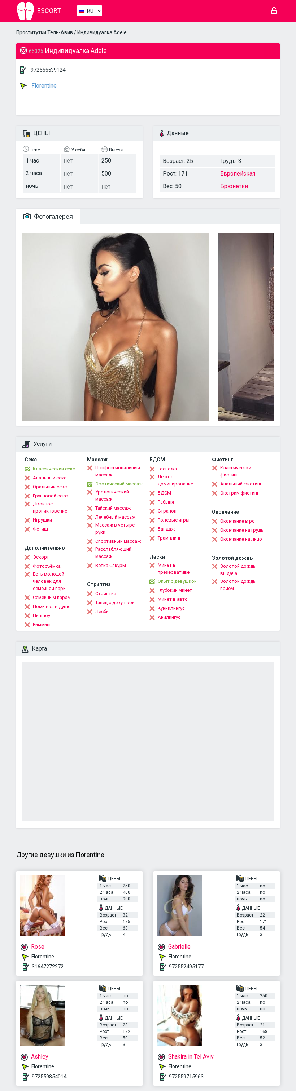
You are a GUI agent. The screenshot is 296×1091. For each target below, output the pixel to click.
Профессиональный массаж (117, 471)
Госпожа (167, 468)
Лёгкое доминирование (175, 480)
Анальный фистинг (241, 484)
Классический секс (54, 468)
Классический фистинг (235, 471)
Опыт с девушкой (177, 581)
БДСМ (164, 493)
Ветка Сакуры (110, 565)
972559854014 (49, 1076)
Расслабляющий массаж (113, 552)
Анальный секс (49, 477)
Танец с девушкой (115, 602)
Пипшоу (41, 615)
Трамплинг (169, 538)
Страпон (167, 511)
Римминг (42, 624)
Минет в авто (173, 599)
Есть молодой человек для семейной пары (50, 581)
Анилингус (169, 617)
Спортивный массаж (118, 541)
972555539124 (48, 70)
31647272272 (48, 966)
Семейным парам (52, 597)
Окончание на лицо (241, 539)
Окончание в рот (238, 521)
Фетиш (40, 529)
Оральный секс (50, 486)
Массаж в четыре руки (115, 528)
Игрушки (42, 520)
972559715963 (186, 1076)
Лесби (102, 611)
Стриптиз (105, 593)
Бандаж (166, 529)
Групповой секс (50, 495)
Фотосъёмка (47, 566)
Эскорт (41, 557)
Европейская (237, 173)
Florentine (43, 85)
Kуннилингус (171, 608)
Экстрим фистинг (239, 493)
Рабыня (166, 502)
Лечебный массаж (115, 517)
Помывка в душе (51, 606)
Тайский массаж (113, 508)
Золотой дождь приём (238, 584)
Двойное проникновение (50, 507)
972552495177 (186, 966)
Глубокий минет (175, 590)
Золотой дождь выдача (238, 569)
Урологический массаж (112, 495)
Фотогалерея (52, 216)
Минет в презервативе (174, 568)
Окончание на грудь (242, 530)
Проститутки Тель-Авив (44, 32)
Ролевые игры (174, 520)
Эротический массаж (119, 484)
